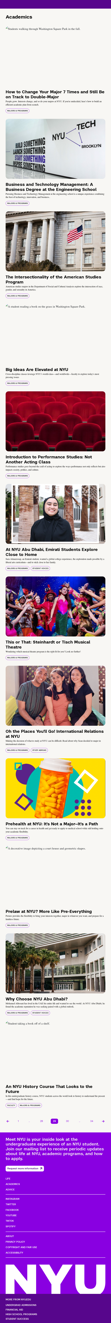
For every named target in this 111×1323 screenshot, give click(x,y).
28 (41, 1121)
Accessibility (14, 1252)
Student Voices (40, 568)
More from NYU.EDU (18, 1299)
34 (91, 1121)
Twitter (11, 1204)
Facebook (12, 1209)
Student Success (17, 1319)
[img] (55, 56)
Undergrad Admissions (21, 1305)
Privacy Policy (15, 1241)
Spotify (11, 1226)
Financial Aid (14, 1310)
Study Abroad (39, 750)
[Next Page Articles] (103, 1121)
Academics (13, 1184)
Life (8, 1178)
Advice (10, 1189)
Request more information (22, 1168)
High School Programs (21, 1314)
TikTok (10, 1220)
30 (67, 1121)
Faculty (11, 1105)
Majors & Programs (17, 111)
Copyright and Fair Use (21, 1247)
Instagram (12, 1198)
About (10, 1236)
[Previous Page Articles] (8, 1121)
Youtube (11, 1215)
